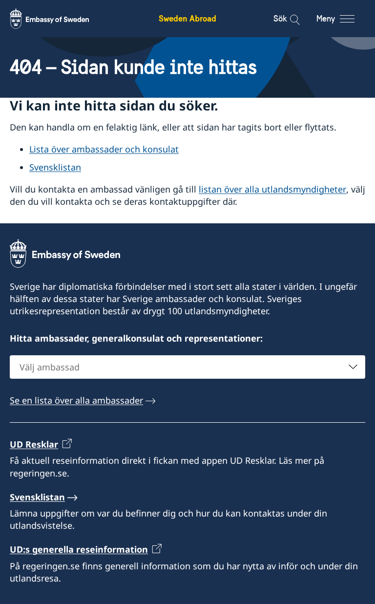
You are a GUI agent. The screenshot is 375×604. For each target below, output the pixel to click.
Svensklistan (55, 167)
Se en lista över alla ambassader (76, 400)
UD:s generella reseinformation (79, 549)
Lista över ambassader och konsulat (104, 149)
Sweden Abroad (187, 18)
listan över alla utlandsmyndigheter (272, 189)
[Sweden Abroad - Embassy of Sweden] (58, 18)
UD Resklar (34, 444)
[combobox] (187, 367)
